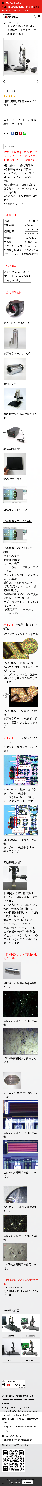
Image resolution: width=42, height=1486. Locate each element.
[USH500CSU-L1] (21, 57)
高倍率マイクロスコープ (20, 122)
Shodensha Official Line (15, 10)
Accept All (27, 1482)
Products (23, 120)
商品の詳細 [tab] (9, 146)
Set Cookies (15, 1482)
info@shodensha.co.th (19, 1440)
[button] (33, 16)
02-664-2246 (15, 1287)
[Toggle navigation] (39, 16)
